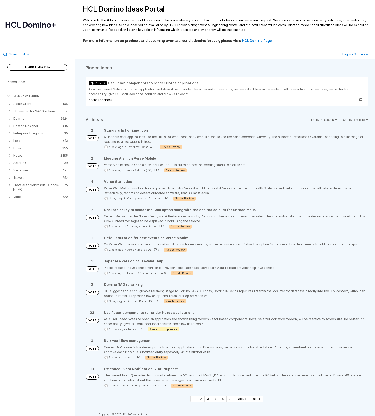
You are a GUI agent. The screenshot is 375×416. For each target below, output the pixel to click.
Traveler (132, 273)
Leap (130, 357)
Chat (145, 147)
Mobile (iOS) (144, 170)
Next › (241, 399)
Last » (256, 399)
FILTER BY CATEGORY (25, 96)
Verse (130, 170)
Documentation (149, 273)
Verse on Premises (149, 198)
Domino (132, 226)
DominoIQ (145, 301)
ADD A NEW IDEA (39, 67)
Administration (148, 226)
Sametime (133, 147)
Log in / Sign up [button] (354, 54)
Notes (132, 329)
